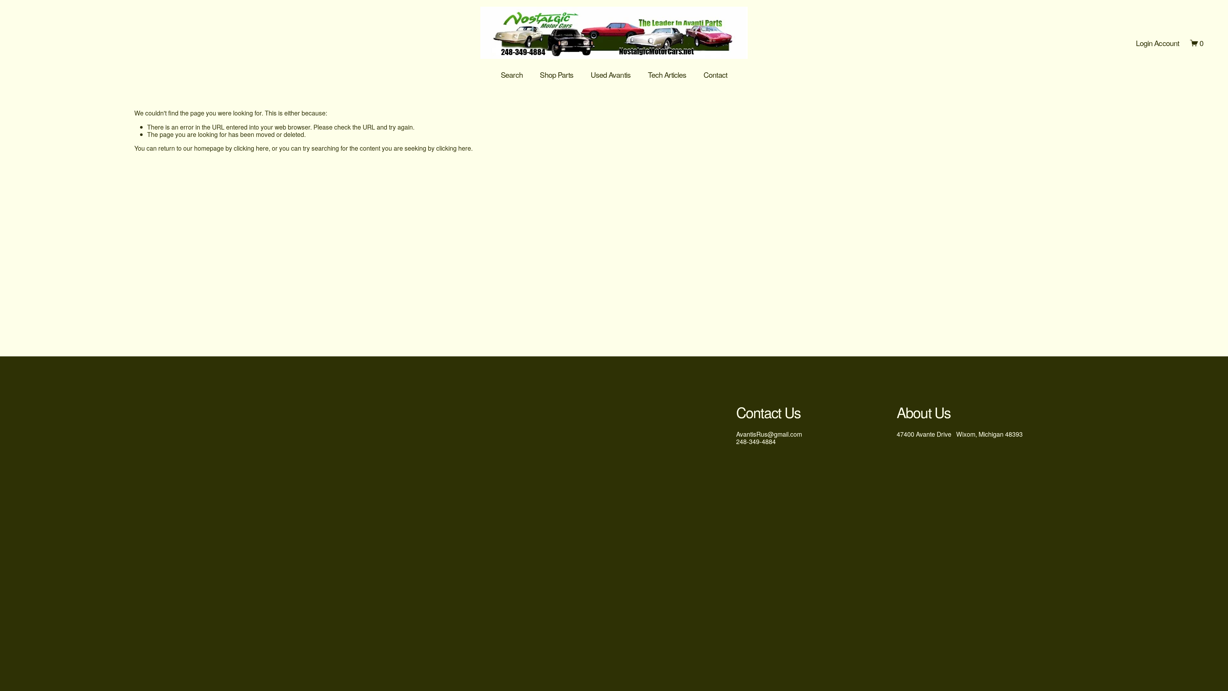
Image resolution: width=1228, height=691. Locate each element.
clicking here (251, 148)
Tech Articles (667, 75)
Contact (715, 75)
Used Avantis (611, 75)
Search (512, 75)
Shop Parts (556, 75)
